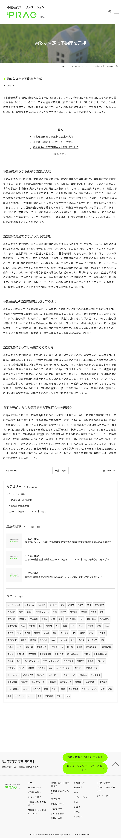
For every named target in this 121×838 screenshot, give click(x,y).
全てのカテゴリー (17, 494)
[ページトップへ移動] (115, 764)
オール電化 (71, 619)
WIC (50, 668)
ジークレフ (92, 640)
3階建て (80, 661)
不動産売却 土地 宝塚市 (20, 500)
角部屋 (44, 619)
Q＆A (23, 626)
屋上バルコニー (74, 654)
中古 (68, 696)
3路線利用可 (28, 675)
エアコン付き (65, 682)
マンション (20, 696)
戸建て (59, 696)
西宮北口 (11, 612)
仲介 (73, 626)
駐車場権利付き (100, 654)
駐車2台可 (59, 654)
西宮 (21, 612)
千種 (55, 612)
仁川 (89, 605)
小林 (107, 626)
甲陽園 (93, 612)
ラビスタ (64, 633)
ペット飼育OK (14, 689)
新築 (62, 605)
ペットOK (63, 640)
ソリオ (46, 633)
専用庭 (78, 682)
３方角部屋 (95, 675)
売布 (53, 619)
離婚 (39, 696)
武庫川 (10, 647)
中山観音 (34, 619)
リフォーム (29, 605)
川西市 (82, 633)
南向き (10, 654)
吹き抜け (79, 668)
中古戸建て (99, 605)
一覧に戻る (60, 470)
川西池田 (21, 654)
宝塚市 (49, 626)
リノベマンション (31, 661)
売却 (57, 626)
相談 (110, 689)
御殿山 (87, 654)
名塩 (99, 626)
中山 (19, 633)
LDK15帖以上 (90, 682)
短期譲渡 (49, 696)
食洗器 (79, 647)
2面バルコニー (92, 647)
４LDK (19, 647)
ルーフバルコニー (63, 668)
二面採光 (11, 668)
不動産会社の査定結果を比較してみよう (55, 147)
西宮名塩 (43, 640)
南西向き (103, 682)
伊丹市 (10, 633)
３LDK (10, 661)
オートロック (13, 675)
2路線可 (24, 682)
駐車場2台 (82, 675)
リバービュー (54, 675)
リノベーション (14, 605)
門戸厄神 (74, 612)
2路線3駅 (52, 682)
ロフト (26, 689)
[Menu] (116, 11)
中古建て (41, 668)
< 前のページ (12, 470)
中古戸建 (11, 619)
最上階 (70, 647)
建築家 (33, 640)
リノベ (81, 640)
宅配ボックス (92, 668)
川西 (74, 633)
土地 (40, 626)
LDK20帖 (100, 661)
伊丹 (72, 640)
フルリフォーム (38, 682)
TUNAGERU (104, 619)
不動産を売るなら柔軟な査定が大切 (53, 136)
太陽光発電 (12, 682)
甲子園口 (32, 654)
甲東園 (90, 626)
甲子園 (27, 633)
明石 (46, 689)
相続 (9, 696)
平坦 (81, 619)
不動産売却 (73, 689)
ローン (31, 696)
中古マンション (42, 612)
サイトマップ (103, 796)
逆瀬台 (54, 689)
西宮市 (37, 633)
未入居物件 (68, 661)
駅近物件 (41, 675)
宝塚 (63, 689)
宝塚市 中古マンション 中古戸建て (27, 511)
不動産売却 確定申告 (19, 505)
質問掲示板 (12, 626)
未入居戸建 (12, 640)
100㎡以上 (91, 619)
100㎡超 (29, 647)
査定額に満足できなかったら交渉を (53, 142)
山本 (53, 640)
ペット (81, 626)
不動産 (32, 626)
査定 (103, 689)
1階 (102, 640)
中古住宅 (36, 689)
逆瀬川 (29, 612)
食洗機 (90, 661)
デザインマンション (51, 661)
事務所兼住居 (45, 654)
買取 (65, 626)
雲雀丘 (23, 640)
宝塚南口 (22, 619)
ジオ (60, 619)
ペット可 (53, 605)
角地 (18, 661)
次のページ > (109, 470)
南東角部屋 (107, 647)
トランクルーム (56, 647)
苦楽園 (84, 612)
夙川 (102, 612)
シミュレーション (89, 689)
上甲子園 (101, 633)
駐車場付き (41, 647)
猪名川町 (41, 605)
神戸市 (63, 612)
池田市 (71, 605)
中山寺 (22, 668)
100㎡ (91, 633)
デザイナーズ (69, 675)
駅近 (55, 633)
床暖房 (31, 668)
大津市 (80, 605)
